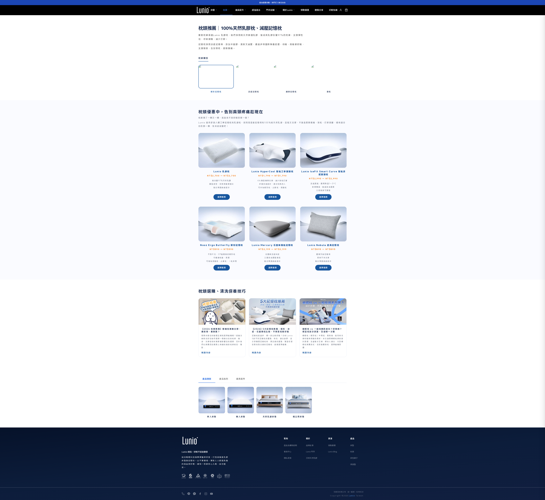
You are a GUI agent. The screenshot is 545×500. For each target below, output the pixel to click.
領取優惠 (305, 9)
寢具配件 (239, 9)
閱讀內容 (206, 352)
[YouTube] (211, 493)
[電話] (183, 493)
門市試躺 (270, 9)
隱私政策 (287, 458)
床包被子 (354, 458)
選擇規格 (221, 197)
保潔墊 (353, 464)
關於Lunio (288, 9)
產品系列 (223, 378)
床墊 (213, 9)
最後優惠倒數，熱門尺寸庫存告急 (272, 2)
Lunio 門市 (310, 451)
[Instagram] (205, 493)
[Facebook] (200, 493)
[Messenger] (194, 493)
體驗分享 (319, 9)
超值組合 (256, 9)
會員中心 (287, 451)
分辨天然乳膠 (311, 458)
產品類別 (206, 378)
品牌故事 (310, 445)
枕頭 (225, 9)
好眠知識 (333, 9)
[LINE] (188, 493)
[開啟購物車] (346, 10)
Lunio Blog (332, 451)
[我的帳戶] (340, 10)
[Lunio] (203, 10)
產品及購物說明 (290, 445)
